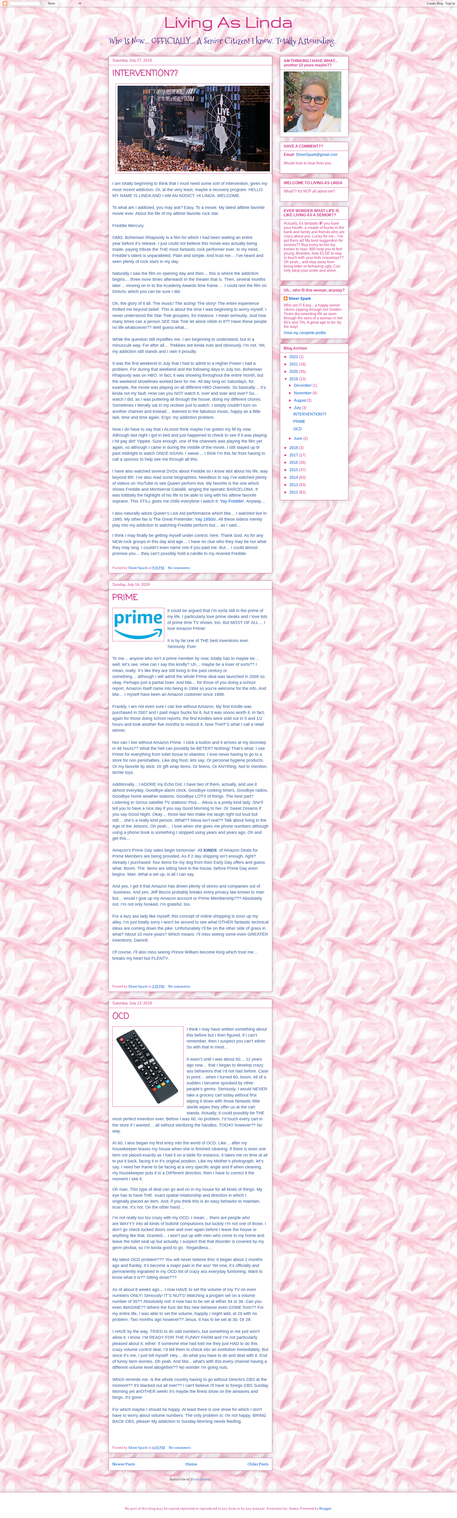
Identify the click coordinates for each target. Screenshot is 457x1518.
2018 (294, 448)
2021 (294, 364)
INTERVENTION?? (145, 73)
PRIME (125, 597)
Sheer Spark (299, 299)
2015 (294, 470)
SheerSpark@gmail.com (316, 155)
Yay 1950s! (205, 519)
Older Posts (258, 1464)
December (303, 385)
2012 (294, 492)
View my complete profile (305, 333)
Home (191, 1464)
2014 (294, 477)
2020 (294, 372)
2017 (294, 455)
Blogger (325, 1508)
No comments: (179, 568)
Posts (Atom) (201, 1479)
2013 (294, 485)
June (298, 438)
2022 (294, 357)
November (303, 393)
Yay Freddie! (232, 501)
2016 (294, 462)
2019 (294, 379)
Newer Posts (123, 1464)
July (298, 408)
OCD (120, 1016)
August (300, 400)
